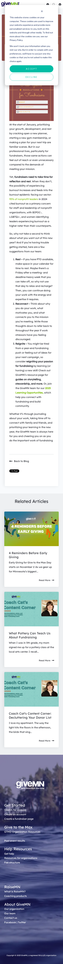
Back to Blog (21, 461)
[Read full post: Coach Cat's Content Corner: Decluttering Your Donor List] (31, 689)
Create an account (15, 814)
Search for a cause (15, 809)
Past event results (14, 840)
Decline (31, 77)
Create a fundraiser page (18, 818)
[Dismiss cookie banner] (41, 12)
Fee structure (12, 862)
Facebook (10, 922)
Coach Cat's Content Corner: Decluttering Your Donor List (30, 715)
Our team (9, 913)
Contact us (10, 917)
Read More (44, 580)
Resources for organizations (20, 858)
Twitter (22, 922)
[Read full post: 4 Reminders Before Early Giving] (31, 529)
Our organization (14, 908)
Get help (9, 853)
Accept (31, 68)
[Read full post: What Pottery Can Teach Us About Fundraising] (31, 609)
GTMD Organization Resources (22, 831)
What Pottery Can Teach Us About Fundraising (29, 635)
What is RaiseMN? (15, 891)
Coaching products (15, 895)
